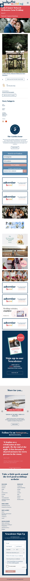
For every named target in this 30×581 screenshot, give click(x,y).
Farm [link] (3, 109)
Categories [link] (19, 485)
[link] (2, 5)
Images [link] (18, 489)
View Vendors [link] (15, 165)
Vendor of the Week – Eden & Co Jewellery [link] (15, 415)
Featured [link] (4, 16)
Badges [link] (3, 529)
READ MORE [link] (15, 147)
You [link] (2, 491)
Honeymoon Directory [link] (6, 507)
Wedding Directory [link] (6, 505)
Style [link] (18, 494)
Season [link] (18, 497)
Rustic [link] (3, 105)
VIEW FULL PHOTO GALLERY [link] (9, 95)
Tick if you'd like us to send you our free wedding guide (15, 562)
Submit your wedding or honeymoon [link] (7, 525)
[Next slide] (28, 411)
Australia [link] (4, 113)
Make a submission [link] (6, 523)
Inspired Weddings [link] (12, 16)
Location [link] (19, 492)
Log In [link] (3, 518)
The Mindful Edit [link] (5, 497)
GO (25, 171)
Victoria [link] (4, 115)
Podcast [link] (3, 494)
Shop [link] (3, 496)
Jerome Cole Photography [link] (8, 92)
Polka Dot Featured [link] (15, 410)
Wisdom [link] (3, 487)
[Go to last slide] (2, 411)
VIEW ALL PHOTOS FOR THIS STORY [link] (15, 79)
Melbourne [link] (4, 114)
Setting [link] (18, 496)
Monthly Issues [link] (20, 499)
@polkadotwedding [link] (15, 435)
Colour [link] (18, 491)
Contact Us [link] (4, 516)
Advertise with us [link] (5, 527)
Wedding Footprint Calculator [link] (6, 500)
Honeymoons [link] (4, 492)
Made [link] (3, 489)
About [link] (3, 512)
